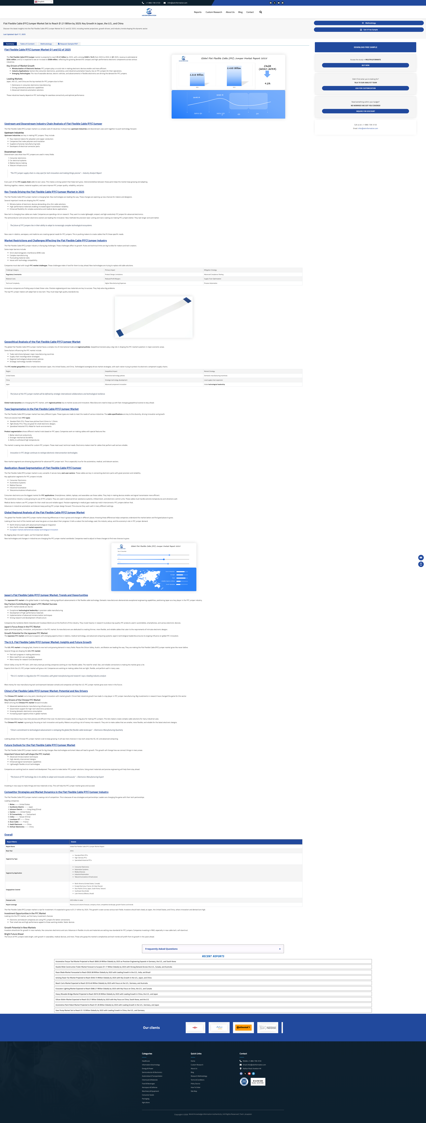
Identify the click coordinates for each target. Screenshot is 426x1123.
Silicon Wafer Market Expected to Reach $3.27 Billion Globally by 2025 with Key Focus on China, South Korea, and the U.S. (102, 999)
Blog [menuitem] (240, 12)
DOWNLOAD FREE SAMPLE (365, 47)
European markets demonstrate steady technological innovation (34, 529)
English (40, 2)
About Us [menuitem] (230, 12)
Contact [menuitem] (250, 12)
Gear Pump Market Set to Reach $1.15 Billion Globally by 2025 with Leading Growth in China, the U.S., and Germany (100, 1010)
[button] (261, 12)
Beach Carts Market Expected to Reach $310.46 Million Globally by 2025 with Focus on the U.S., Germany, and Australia (102, 983)
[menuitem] (198, 12)
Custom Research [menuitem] (214, 12)
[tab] (10, 43)
